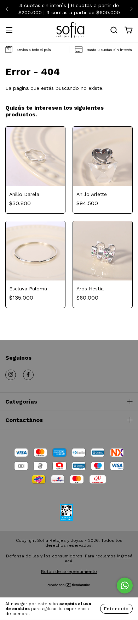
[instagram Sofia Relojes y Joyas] (10, 375)
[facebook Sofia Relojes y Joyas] (28, 375)
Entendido (116, 608)
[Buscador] (113, 30)
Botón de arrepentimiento (69, 571)
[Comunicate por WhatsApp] (125, 585)
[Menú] (9, 31)
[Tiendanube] (69, 585)
